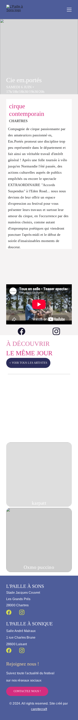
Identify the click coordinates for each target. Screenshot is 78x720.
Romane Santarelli (39, 432)
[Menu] (69, 9)
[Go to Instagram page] (56, 331)
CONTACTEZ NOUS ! (27, 691)
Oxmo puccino (39, 567)
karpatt (39, 503)
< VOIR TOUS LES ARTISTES (28, 362)
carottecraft (39, 709)
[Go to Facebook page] (23, 331)
